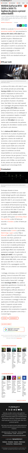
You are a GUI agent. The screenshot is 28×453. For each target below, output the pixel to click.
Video (23, 3)
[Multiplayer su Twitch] (16, 410)
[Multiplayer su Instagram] (11, 410)
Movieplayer (10, 441)
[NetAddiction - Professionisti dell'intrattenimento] (17, 439)
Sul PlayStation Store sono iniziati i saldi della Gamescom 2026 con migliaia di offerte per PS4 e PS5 (24, 388)
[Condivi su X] (20, 25)
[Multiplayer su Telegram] (14, 410)
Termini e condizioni (22, 432)
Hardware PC (13, 318)
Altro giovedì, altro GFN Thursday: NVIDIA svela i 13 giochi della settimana (4, 358)
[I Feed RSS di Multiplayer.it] (21, 410)
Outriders (11, 221)
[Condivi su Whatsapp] (23, 25)
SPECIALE (3, 22)
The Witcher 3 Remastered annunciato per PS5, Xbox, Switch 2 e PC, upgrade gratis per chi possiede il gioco (4, 389)
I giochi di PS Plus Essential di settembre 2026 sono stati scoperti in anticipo (19, 386)
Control (13, 230)
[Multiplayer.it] (6, 0)
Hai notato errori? (6, 324)
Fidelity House (22, 441)
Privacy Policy (14, 432)
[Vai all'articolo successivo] (1, 287)
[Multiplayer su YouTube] (19, 410)
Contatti (14, 433)
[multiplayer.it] (14, 407)
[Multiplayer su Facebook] (6, 410)
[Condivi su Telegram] (26, 25)
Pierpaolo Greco (9, 22)
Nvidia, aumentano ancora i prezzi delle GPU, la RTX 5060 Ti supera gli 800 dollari (24, 358)
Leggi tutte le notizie (21, 400)
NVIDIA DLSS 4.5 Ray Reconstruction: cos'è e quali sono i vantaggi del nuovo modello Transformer (14, 360)
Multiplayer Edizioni (17, 443)
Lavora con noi (20, 433)
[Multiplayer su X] (9, 410)
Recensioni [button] (12, 3)
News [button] (19, 3)
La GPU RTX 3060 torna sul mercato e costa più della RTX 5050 (9, 356)
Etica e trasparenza (8, 433)
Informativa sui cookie (6, 432)
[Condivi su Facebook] (18, 25)
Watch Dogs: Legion (7, 233)
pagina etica (19, 338)
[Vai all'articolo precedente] (26, 287)
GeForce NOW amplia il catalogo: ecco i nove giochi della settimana (19, 358)
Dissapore (16, 441)
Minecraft (4, 235)
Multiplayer (4, 441)
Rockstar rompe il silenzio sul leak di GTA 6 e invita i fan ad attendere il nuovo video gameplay (14, 386)
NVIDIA (4, 318)
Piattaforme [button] (4, 3)
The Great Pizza (9, 443)
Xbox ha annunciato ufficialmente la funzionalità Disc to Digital (9, 385)
